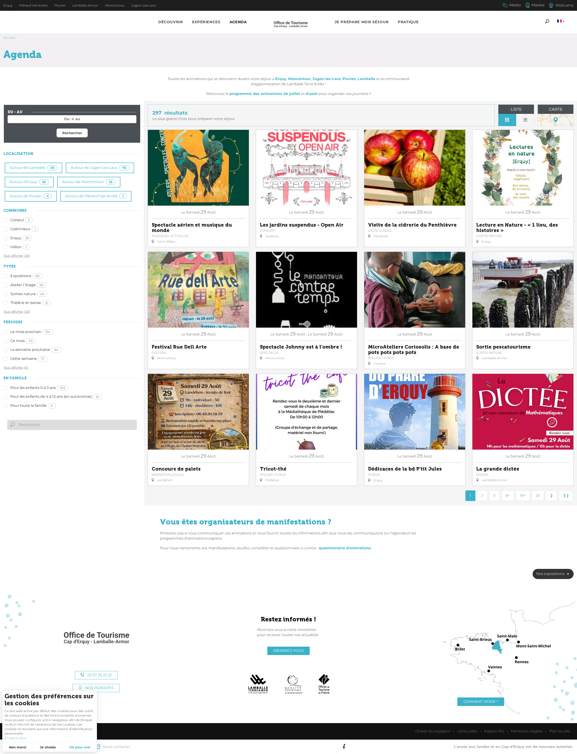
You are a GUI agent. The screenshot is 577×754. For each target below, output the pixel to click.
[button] (171, 22)
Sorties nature (27, 294)
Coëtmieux (23, 229)
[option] (459, 746)
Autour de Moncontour (87, 182)
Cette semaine (27, 358)
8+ (508, 495)
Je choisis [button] (48, 747)
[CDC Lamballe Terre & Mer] (258, 684)
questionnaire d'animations (345, 548)
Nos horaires (99, 688)
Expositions (25, 276)
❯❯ (566, 495)
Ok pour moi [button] (79, 747)
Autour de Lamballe (32, 168)
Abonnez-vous (288, 650)
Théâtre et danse (29, 303)
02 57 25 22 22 (99, 675)
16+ (523, 495)
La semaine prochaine (34, 349)
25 (538, 495)
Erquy (19, 238)
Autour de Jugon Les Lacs (98, 168)
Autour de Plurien (29, 196)
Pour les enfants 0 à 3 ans (37, 388)
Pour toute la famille (31, 405)
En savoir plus (15, 738)
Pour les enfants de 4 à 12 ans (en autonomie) (54, 396)
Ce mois (21, 341)
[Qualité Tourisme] (293, 684)
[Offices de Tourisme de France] (324, 684)
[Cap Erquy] (96, 638)
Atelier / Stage (27, 285)
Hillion (18, 247)
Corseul (20, 220)
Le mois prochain (30, 332)
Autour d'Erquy (28, 182)
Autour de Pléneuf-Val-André (94, 196)
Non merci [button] (17, 747)
